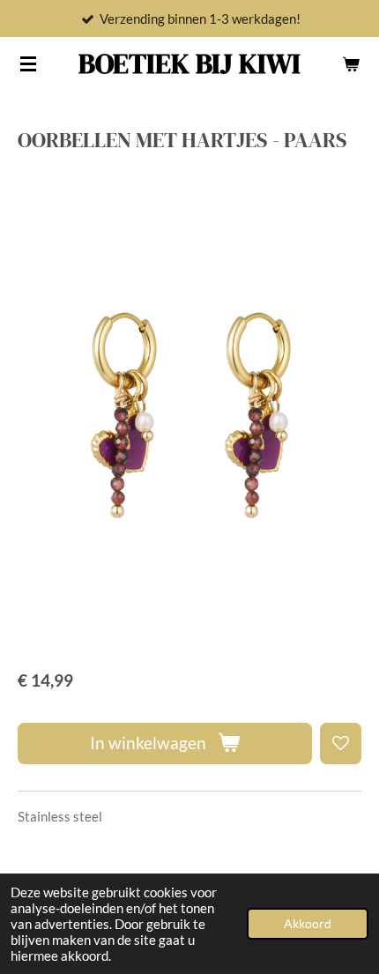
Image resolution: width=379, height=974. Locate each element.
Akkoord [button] (307, 924)
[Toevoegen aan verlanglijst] (340, 743)
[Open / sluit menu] (28, 63)
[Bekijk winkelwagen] (350, 63)
